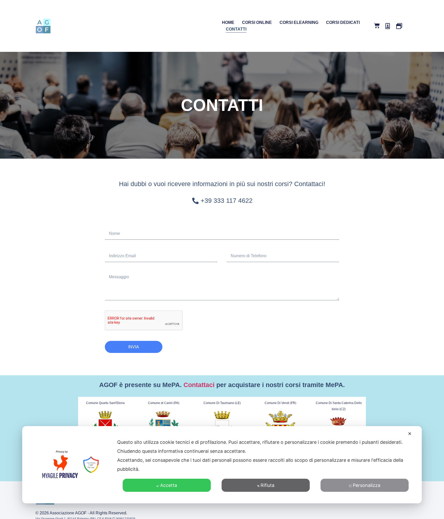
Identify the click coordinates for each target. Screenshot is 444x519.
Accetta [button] (168, 485)
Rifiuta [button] (267, 485)
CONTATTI (236, 29)
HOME (228, 22)
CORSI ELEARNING (299, 22)
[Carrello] (377, 25)
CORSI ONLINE (257, 22)
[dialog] (222, 464)
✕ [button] (410, 433)
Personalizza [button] (366, 485)
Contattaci (199, 384)
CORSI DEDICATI (343, 22)
